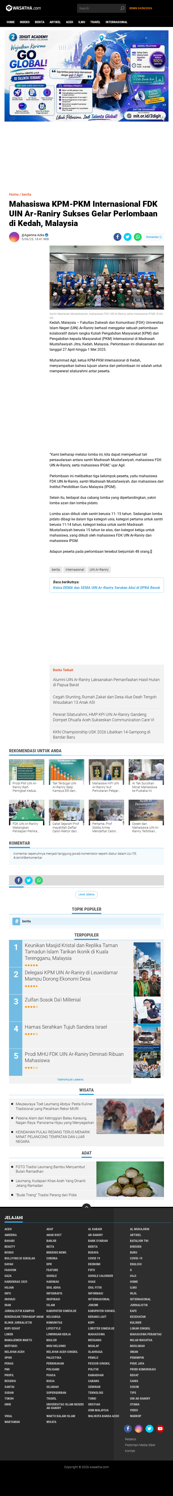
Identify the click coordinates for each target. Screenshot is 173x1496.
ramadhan (96, 1375)
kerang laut (97, 1316)
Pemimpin (137, 1357)
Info (8, 1293)
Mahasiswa (96, 1334)
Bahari (10, 1241)
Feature (52, 1270)
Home (11, 22)
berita (39, 22)
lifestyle (53, 1328)
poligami (52, 1369)
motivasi (11, 1346)
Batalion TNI (139, 1241)
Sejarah (52, 1387)
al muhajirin (139, 1229)
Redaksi (130, 1439)
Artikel (55, 22)
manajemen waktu (18, 1340)
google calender (100, 1276)
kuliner (135, 1322)
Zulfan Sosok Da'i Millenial (53, 1000)
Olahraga (95, 1352)
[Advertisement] (86, 153)
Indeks (25, 22)
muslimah (137, 1346)
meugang (94, 1340)
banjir (51, 1241)
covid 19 (94, 1258)
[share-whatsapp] (138, 237)
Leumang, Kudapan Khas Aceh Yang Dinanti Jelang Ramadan (51, 1183)
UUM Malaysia (98, 1410)
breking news (56, 1252)
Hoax (92, 1281)
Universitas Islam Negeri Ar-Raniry (65, 1406)
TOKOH (9, 1398)
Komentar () (154, 237)
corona (51, 1258)
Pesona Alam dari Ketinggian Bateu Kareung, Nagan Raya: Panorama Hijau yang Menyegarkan (55, 1120)
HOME (134, 1281)
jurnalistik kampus (19, 1311)
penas (9, 1363)
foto (91, 1270)
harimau (52, 1281)
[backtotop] (86, 1207)
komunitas (54, 1322)
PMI (7, 1369)
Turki (92, 1398)
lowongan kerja (58, 1334)
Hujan (9, 1287)
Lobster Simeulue (101, 1328)
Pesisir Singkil (99, 1363)
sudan (9, 1392)
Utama (134, 1404)
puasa (50, 1375)
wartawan (12, 1422)
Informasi (95, 1293)
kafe (133, 1311)
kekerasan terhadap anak (24, 1316)
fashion (10, 1270)
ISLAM (50, 1305)
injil (133, 1293)
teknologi (95, 1392)
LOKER (9, 1334)
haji (133, 1276)
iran (8, 1305)
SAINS (134, 1381)
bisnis (9, 1252)
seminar (94, 1387)
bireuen (135, 1246)
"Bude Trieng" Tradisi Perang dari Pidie (46, 1195)
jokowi (93, 1305)
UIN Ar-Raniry (99, 569)
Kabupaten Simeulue (61, 1311)
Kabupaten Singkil (101, 1311)
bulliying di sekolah (20, 1258)
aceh (69, 22)
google (51, 1276)
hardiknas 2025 (16, 1281)
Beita (50, 1246)
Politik (93, 1369)
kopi (91, 1322)
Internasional (116, 22)
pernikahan (55, 1363)
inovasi (10, 1299)
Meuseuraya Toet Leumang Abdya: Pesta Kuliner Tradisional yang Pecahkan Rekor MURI (54, 1106)
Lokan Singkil (140, 1328)
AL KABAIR (95, 1229)
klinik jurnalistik (18, 1322)
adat (49, 1229)
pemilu (93, 1357)
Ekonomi (94, 1264)
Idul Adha (53, 1287)
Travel (95, 22)
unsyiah (94, 1404)
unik (8, 1404)
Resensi (10, 1381)
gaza (8, 1276)
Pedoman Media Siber (140, 1445)
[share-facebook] (117, 237)
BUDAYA (93, 1252)
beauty (10, 1246)
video (134, 1410)
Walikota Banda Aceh (103, 1416)
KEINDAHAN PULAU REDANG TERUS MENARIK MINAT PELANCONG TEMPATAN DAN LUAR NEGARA (53, 1137)
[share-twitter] (128, 237)
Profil (9, 1375)
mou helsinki (56, 1346)
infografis (54, 1293)
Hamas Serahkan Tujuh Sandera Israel (66, 1027)
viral (8, 1416)
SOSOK (134, 1387)
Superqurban (56, 1392)
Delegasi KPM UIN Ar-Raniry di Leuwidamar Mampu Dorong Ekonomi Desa (71, 976)
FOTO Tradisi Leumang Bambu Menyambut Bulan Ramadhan (50, 1169)
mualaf (93, 1346)
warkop (135, 1416)
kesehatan (138, 1316)
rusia (50, 1381)
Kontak (130, 1451)
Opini (8, 1357)
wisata (51, 1422)
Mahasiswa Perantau (146, 1334)
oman (134, 1352)
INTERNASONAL (140, 1299)
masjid (51, 1340)
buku (133, 1252)
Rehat (134, 1375)
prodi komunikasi (143, 1369)
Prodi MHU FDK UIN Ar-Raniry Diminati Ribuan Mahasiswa (74, 1057)
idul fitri (95, 1287)
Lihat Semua (86, 894)
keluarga (53, 1316)
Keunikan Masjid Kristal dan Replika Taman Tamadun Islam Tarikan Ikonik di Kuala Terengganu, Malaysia (71, 952)
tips (133, 1392)
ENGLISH (136, 1264)
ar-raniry (95, 1235)
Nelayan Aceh (15, 1352)
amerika (11, 1235)
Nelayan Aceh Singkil (62, 1352)
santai (9, 1387)
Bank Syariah (98, 1241)
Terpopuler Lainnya (70, 1079)
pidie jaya (137, 1363)
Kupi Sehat (12, 1328)
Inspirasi (53, 1299)
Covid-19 (136, 1258)
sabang (93, 1381)
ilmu (81, 22)
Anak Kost (54, 1235)
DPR (49, 1264)
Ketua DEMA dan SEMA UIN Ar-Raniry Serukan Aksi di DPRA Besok (106, 588)
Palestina (53, 1357)
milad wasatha (141, 1340)
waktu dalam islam (60, 1416)
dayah (9, 1264)
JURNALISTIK (139, 1305)
